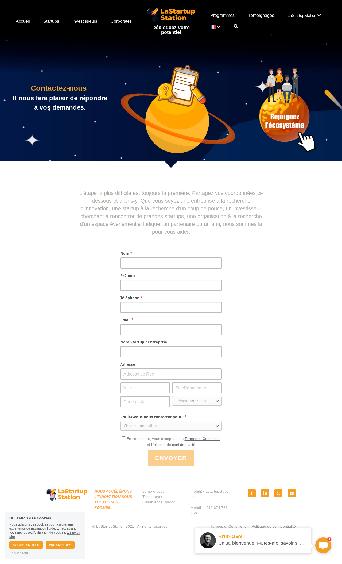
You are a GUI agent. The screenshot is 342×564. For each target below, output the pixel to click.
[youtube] (292, 493)
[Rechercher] (236, 26)
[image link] (171, 15)
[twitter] (278, 493)
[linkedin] (265, 493)
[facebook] (252, 493)
